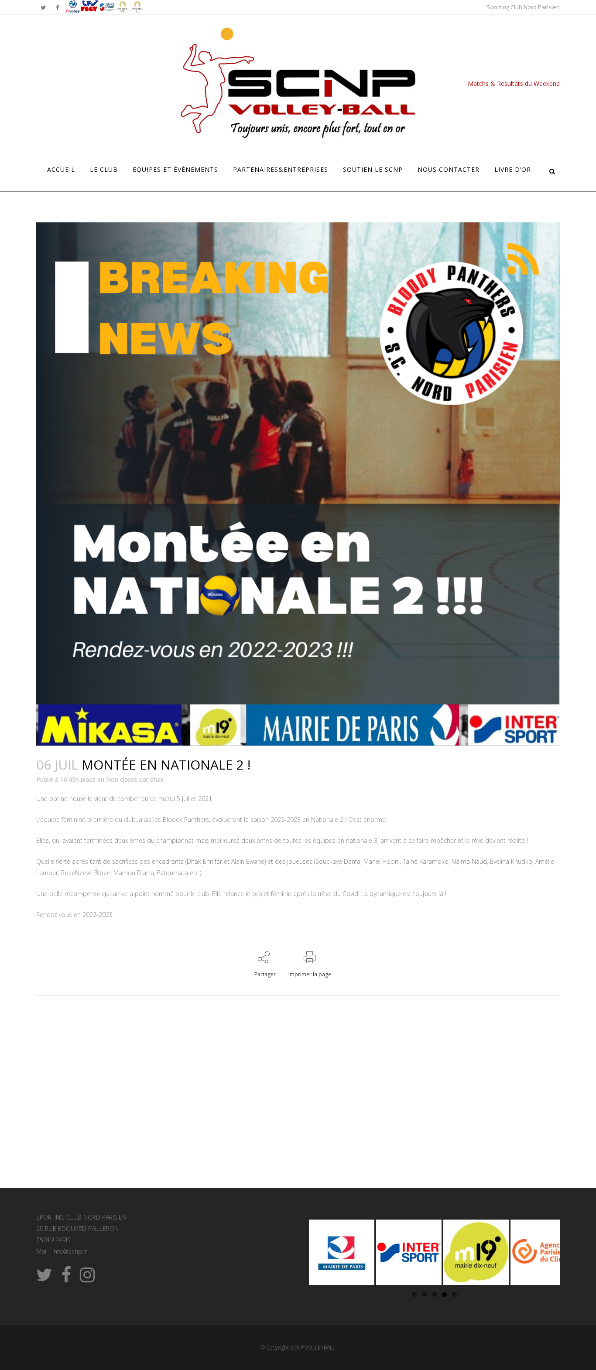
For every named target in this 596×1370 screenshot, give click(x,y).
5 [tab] (454, 1294)
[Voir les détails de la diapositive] (341, 1252)
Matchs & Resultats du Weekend (514, 83)
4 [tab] (444, 1294)
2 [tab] (424, 1294)
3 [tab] (434, 1294)
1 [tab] (414, 1294)
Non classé (121, 779)
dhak (157, 779)
